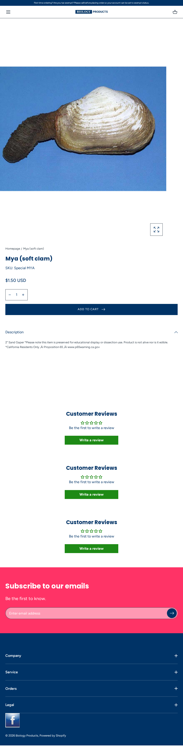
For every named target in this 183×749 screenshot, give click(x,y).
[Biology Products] (91, 12)
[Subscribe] (172, 613)
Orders (11, 688)
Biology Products (27, 735)
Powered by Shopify (53, 735)
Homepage (12, 248)
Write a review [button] (91, 440)
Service (11, 672)
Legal (9, 705)
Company (13, 655)
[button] (8, 12)
